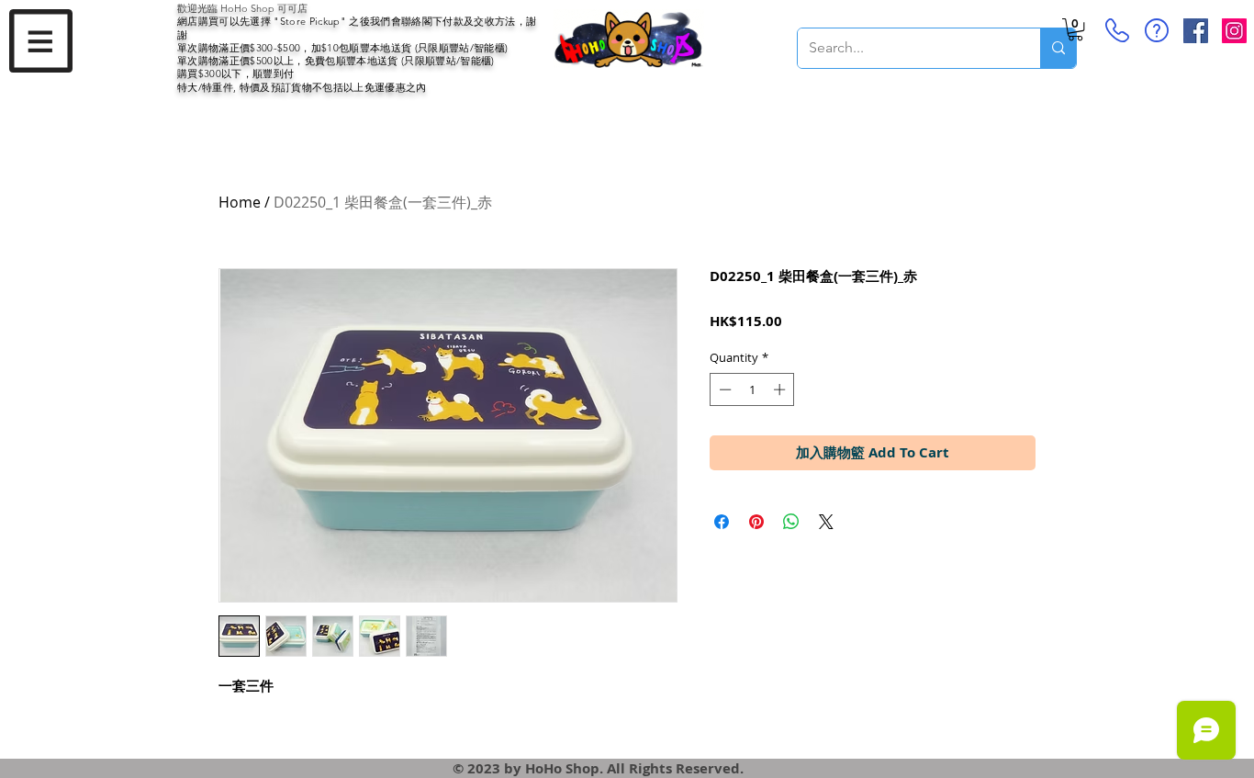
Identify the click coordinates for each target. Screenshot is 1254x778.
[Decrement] (723, 389)
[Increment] (781, 389)
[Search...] (1058, 48)
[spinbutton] (752, 389)
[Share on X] (826, 522)
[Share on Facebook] (722, 522)
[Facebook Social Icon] (1195, 30)
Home (239, 202)
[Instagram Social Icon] (1234, 30)
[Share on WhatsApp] (791, 522)
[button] (41, 41)
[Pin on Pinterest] (756, 522)
